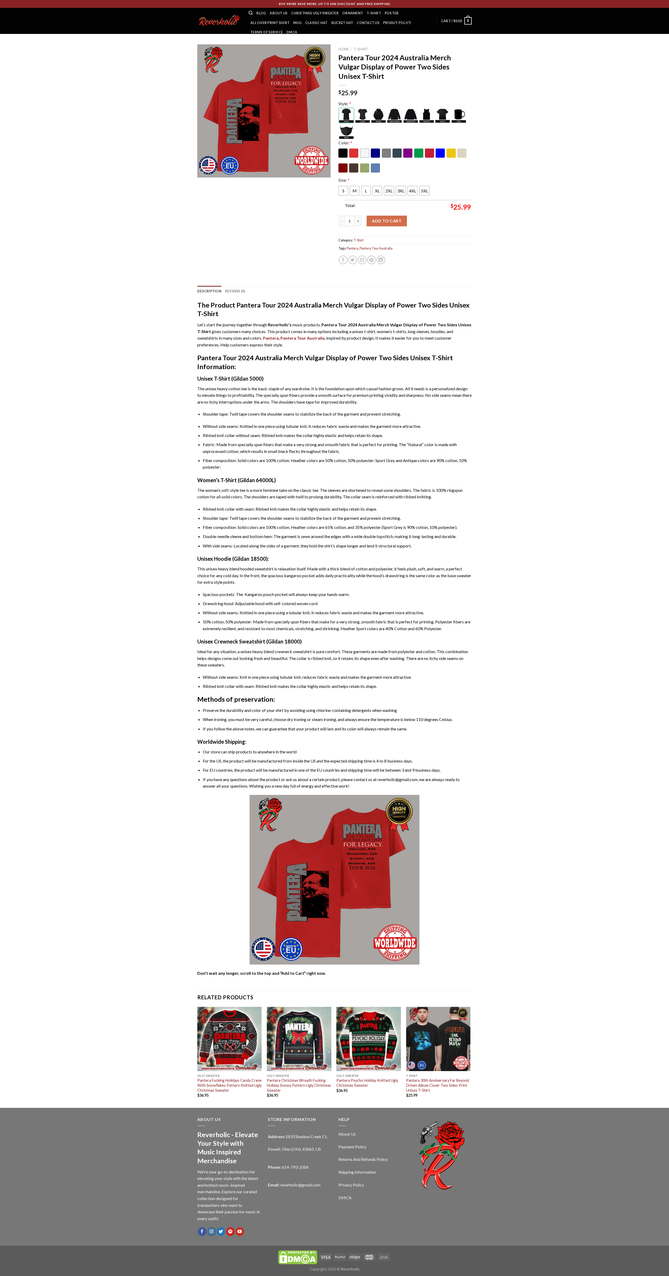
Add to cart (386, 220)
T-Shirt (374, 13)
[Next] (470, 1056)
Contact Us (368, 23)
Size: (343, 180)
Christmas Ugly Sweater (315, 13)
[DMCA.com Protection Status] (297, 1257)
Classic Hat (316, 23)
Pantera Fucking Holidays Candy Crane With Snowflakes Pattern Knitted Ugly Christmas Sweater (229, 1085)
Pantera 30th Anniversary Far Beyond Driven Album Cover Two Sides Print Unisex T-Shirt (437, 1085)
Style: (344, 103)
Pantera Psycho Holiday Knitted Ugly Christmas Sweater (367, 1083)
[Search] (251, 13)
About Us (278, 13)
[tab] (209, 291)
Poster (392, 13)
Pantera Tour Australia (376, 248)
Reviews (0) (235, 291)
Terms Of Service (266, 32)
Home (343, 49)
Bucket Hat (342, 23)
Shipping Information (357, 1171)
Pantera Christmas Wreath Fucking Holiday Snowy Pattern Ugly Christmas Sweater (299, 1085)
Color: (345, 142)
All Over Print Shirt (270, 23)
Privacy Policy (397, 23)
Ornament (352, 13)
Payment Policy (352, 1146)
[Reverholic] (219, 21)
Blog (261, 13)
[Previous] (197, 1056)
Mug (297, 23)
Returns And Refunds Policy (363, 1159)
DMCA (291, 32)
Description (209, 291)
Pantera (352, 248)
